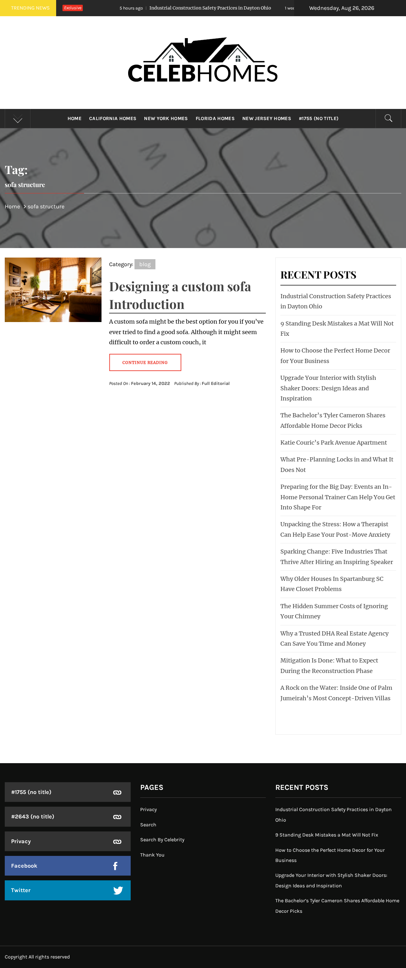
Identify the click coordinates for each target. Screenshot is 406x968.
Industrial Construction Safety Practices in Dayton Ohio (169, 8)
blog (145, 264)
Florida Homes (215, 118)
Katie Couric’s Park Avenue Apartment (333, 442)
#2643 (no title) (32, 816)
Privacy (21, 841)
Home (75, 118)
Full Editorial (216, 383)
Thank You (152, 855)
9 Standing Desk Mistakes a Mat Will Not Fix (326, 835)
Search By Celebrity (162, 840)
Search (148, 825)
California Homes (112, 118)
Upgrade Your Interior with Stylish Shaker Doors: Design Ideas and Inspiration (328, 388)
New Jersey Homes (266, 118)
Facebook (24, 865)
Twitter (20, 890)
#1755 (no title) (318, 118)
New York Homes (166, 118)
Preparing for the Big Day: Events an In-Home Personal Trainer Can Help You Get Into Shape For (337, 497)
